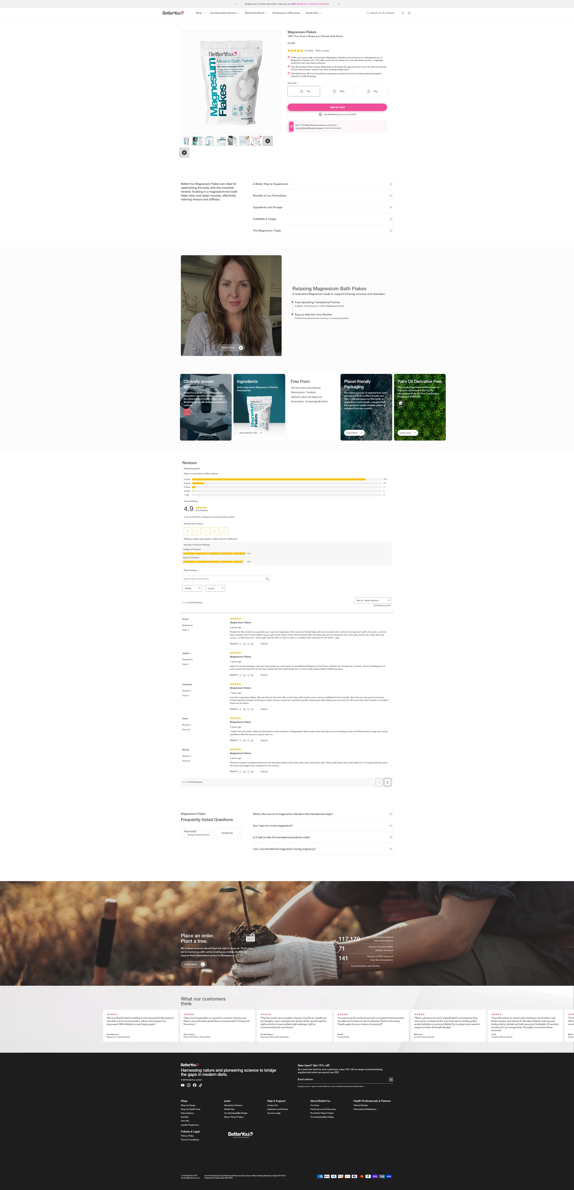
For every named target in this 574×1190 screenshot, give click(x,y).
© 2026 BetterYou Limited (191, 1080)
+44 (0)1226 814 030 (189, 1176)
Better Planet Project (234, 1117)
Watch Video (228, 347)
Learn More (352, 433)
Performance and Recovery (323, 1109)
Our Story (314, 1105)
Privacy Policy (187, 1136)
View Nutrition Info (248, 433)
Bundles (184, 1117)
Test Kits (185, 1121)
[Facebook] (194, 1085)
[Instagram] (188, 1085)
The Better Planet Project (322, 1113)
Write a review (322, 50)
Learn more (405, 433)
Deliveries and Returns (277, 1109)
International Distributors (365, 1109)
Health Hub (229, 1109)
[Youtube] (182, 1085)
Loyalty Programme (190, 1125)
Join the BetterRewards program (309, 128)
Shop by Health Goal (190, 1109)
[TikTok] (200, 1085)
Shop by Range (188, 1105)
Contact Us (227, 833)
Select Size (292, 83)
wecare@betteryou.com (190, 1178)
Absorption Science (233, 1105)
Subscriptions (187, 1113)
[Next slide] (338, 3)
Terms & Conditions (190, 1139)
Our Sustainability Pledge (235, 1113)
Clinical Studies (361, 1105)
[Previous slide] (235, 3)
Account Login (274, 1113)
